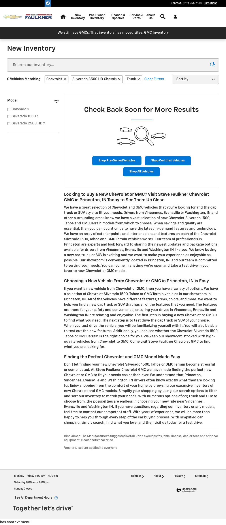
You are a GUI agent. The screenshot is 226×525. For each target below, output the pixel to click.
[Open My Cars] (174, 16)
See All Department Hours (33, 497)
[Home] (12, 17)
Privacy (178, 476)
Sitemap (200, 476)
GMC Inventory (156, 33)
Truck (131, 79)
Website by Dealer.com (186, 490)
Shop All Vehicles (141, 171)
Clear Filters (154, 79)
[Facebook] (48, 3)
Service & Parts (137, 17)
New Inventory (78, 17)
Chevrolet (54, 79)
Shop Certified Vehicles (168, 160)
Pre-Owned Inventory (97, 17)
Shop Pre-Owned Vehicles (116, 160)
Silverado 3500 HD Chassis (94, 79)
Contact (136, 476)
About (157, 476)
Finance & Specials (118, 17)
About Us (150, 17)
